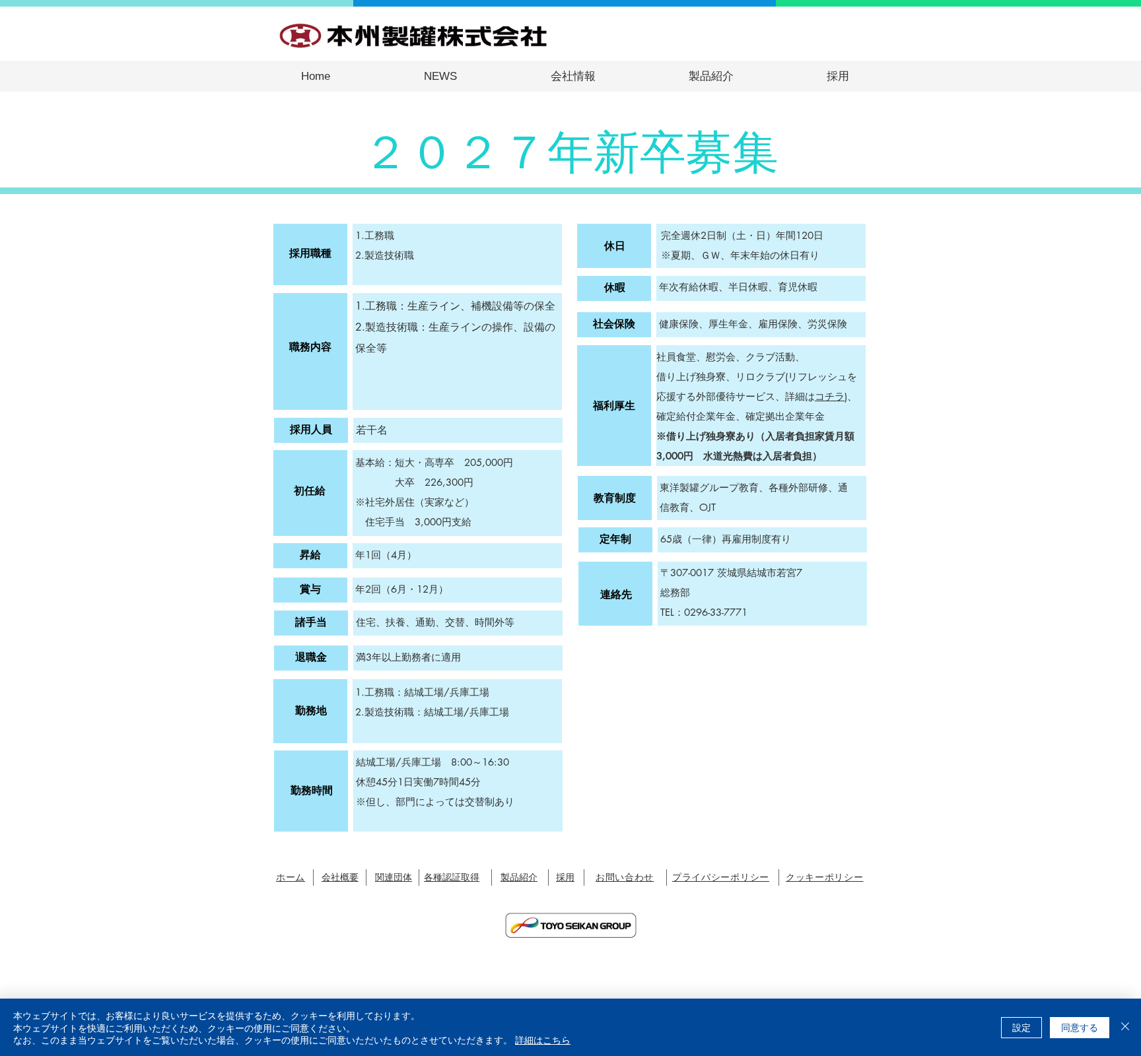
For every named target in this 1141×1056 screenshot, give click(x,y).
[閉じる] (1125, 1027)
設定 (1021, 1027)
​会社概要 (340, 877)
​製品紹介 (519, 877)
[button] (573, 76)
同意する (1079, 1027)
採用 (565, 877)
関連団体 (393, 877)
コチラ (830, 396)
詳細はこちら (542, 1039)
